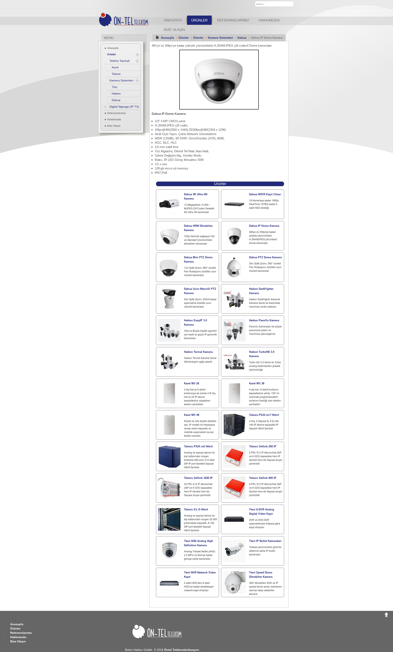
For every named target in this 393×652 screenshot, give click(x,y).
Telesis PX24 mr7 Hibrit (264, 414)
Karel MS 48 (191, 414)
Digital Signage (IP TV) (124, 106)
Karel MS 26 (191, 383)
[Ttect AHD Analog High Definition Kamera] (169, 551)
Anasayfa (173, 20)
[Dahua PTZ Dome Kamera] (234, 267)
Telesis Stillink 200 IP (262, 446)
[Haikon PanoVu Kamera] (234, 330)
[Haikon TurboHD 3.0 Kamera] (234, 362)
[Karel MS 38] (234, 393)
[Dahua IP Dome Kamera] (234, 235)
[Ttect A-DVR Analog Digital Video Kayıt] (234, 519)
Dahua (241, 37)
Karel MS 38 (256, 383)
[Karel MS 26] (169, 393)
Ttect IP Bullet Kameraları (265, 541)
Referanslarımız (233, 20)
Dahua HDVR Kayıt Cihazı (265, 194)
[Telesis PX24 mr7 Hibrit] (234, 425)
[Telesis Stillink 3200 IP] (169, 488)
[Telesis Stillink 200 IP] (234, 456)
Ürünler (199, 20)
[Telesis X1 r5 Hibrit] (169, 519)
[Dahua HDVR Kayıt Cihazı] (234, 204)
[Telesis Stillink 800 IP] (234, 488)
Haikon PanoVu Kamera (264, 320)
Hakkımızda (269, 20)
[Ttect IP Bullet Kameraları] (234, 551)
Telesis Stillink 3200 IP (198, 477)
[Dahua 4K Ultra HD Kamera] (169, 204)
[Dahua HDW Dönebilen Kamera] (169, 235)
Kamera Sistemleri (220, 37)
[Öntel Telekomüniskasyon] (129, 28)
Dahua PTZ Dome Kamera (265, 257)
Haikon (116, 93)
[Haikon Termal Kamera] (169, 362)
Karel (115, 67)
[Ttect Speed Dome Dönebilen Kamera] (234, 582)
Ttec (114, 87)
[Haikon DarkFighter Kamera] (234, 299)
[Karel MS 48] (169, 425)
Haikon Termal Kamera (198, 351)
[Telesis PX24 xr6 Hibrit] (169, 456)
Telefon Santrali (120, 60)
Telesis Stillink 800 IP (262, 477)
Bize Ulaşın (174, 30)
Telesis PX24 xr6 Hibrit (198, 446)
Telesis (116, 74)
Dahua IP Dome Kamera (264, 225)
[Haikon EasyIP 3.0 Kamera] (169, 330)
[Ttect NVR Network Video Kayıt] (169, 582)
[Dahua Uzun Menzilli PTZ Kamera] (169, 299)
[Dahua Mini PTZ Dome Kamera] (169, 267)
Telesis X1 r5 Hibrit (196, 509)
